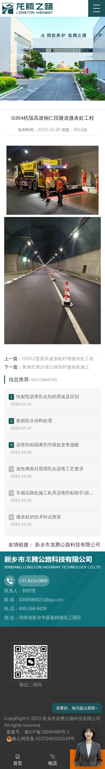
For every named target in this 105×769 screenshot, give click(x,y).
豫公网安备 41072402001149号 (43, 738)
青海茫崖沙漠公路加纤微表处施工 (55, 367)
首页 (17, 763)
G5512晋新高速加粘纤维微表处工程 (58, 358)
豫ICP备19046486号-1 (46, 732)
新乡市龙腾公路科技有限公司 (68, 545)
